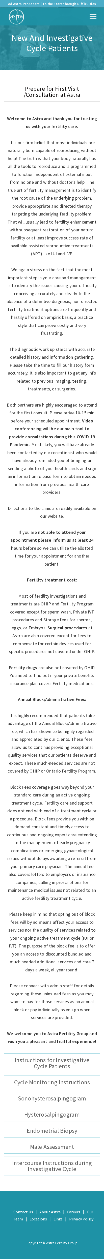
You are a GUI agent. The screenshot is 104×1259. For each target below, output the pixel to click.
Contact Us (23, 1211)
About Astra (50, 1211)
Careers (73, 1211)
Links (58, 1218)
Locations (38, 1218)
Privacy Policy (81, 1218)
